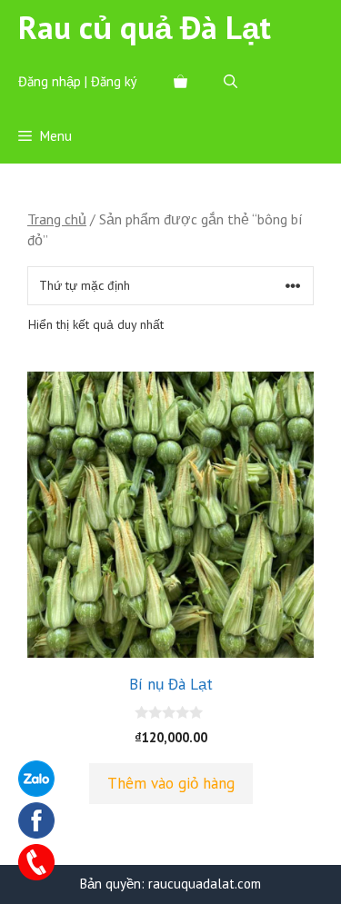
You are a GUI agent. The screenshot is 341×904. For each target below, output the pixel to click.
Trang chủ (56, 219)
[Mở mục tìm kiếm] (231, 82)
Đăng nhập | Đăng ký (77, 81)
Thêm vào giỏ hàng (171, 783)
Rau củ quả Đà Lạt (144, 27)
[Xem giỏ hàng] (180, 82)
